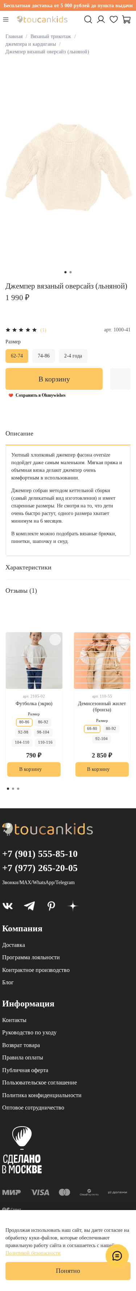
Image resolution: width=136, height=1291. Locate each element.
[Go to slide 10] (103, 670)
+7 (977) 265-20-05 (40, 868)
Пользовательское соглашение (39, 1082)
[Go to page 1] (8, 789)
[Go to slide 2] (71, 272)
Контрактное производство (36, 970)
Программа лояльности (31, 957)
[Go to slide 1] (66, 272)
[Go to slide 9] (103, 663)
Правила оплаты (22, 1057)
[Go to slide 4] (35, 676)
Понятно (68, 1270)
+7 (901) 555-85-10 (40, 854)
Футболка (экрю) (34, 703)
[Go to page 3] (18, 789)
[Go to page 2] (13, 789)
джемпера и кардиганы (30, 44)
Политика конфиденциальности (42, 1095)
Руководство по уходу (29, 1032)
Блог (8, 982)
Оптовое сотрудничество (33, 1107)
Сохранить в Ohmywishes (41, 395)
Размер (13, 341)
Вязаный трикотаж (50, 36)
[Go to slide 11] (103, 676)
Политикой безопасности (33, 1253)
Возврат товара (21, 1045)
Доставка (13, 945)
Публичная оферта (25, 1070)
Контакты (14, 1020)
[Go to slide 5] (103, 638)
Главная (13, 36)
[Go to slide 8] (103, 657)
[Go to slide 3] (35, 670)
